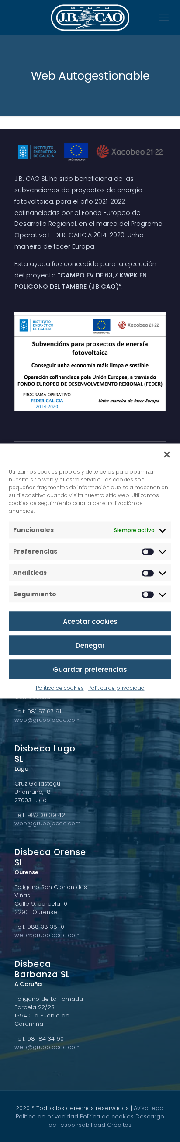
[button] (167, 454)
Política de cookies (60, 688)
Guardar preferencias (90, 669)
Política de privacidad (116, 688)
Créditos (119, 1125)
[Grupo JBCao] (90, 17)
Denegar (90, 645)
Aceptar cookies (90, 621)
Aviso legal (149, 1108)
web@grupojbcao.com (47, 720)
